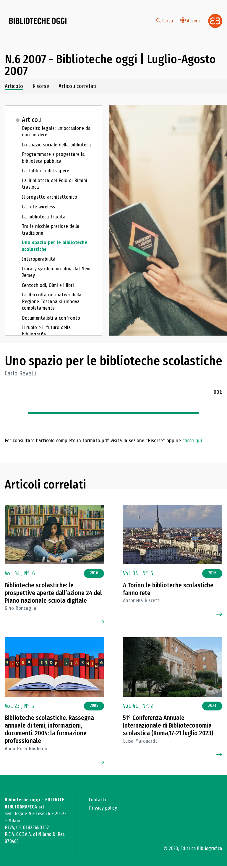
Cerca (167, 21)
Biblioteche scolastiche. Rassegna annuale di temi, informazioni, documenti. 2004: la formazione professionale (49, 729)
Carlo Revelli (21, 373)
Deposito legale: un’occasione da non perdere (56, 131)
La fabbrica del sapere (45, 171)
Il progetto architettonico (49, 197)
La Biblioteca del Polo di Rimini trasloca (54, 183)
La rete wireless (38, 207)
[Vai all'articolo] (54, 534)
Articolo (14, 86)
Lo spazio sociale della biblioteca (56, 145)
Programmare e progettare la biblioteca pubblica (53, 157)
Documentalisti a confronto (51, 318)
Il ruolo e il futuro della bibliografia (46, 330)
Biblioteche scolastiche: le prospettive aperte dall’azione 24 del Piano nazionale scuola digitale (53, 593)
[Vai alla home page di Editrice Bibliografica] (215, 21)
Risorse (41, 86)
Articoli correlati (77, 86)
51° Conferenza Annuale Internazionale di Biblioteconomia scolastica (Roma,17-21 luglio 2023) (168, 725)
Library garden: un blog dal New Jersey (56, 272)
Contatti (97, 800)
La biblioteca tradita (44, 217)
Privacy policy (103, 808)
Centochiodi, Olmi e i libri (48, 285)
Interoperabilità (39, 259)
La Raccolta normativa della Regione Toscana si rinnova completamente (52, 301)
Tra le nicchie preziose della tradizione (51, 229)
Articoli (32, 120)
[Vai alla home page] (38, 21)
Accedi (193, 21)
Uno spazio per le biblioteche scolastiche (54, 245)
